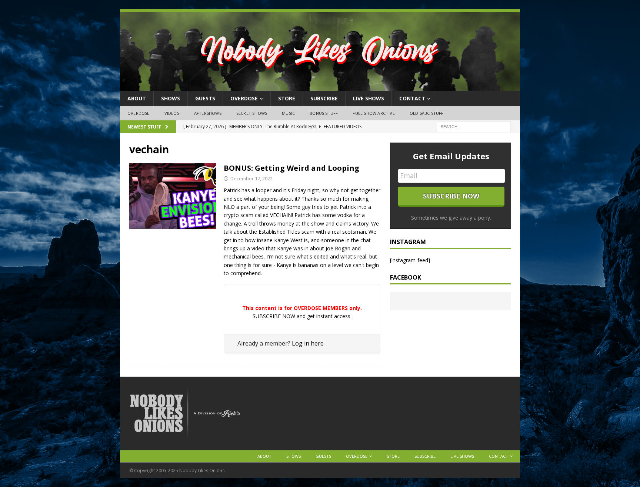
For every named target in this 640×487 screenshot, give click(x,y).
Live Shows (368, 98)
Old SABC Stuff (427, 113)
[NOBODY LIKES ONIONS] (320, 86)
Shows (170, 98)
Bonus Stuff (324, 113)
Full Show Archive (373, 113)
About (136, 98)
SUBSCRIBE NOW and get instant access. (302, 316)
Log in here (308, 343)
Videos (171, 113)
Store (286, 98)
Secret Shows (251, 113)
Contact (412, 98)
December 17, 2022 (251, 178)
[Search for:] (474, 126)
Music (288, 113)
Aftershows (207, 113)
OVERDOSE (244, 98)
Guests (205, 98)
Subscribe (324, 98)
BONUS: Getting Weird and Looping (291, 168)
